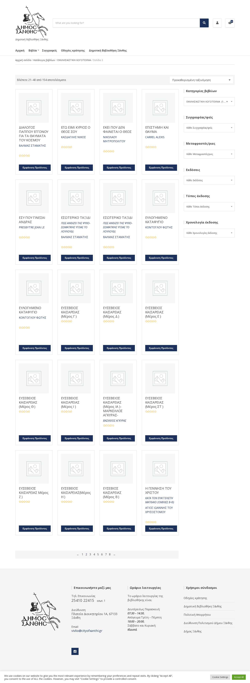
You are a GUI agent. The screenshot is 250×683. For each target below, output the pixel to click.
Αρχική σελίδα (23, 60)
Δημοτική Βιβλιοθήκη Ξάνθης (108, 51)
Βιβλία (33, 51)
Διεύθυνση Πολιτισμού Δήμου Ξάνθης (208, 623)
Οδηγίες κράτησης (73, 51)
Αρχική (19, 51)
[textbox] (209, 128)
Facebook (75, 651)
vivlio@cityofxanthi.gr (86, 631)
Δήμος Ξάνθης (193, 631)
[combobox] (209, 101)
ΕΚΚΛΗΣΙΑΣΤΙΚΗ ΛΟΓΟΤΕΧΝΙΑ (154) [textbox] (207, 101)
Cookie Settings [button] (220, 677)
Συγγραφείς (49, 51)
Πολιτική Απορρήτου (197, 615)
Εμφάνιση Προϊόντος (35, 167)
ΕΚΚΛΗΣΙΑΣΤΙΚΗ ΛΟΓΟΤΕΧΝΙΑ (74, 60)
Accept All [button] (239, 677)
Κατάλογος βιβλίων (44, 60)
